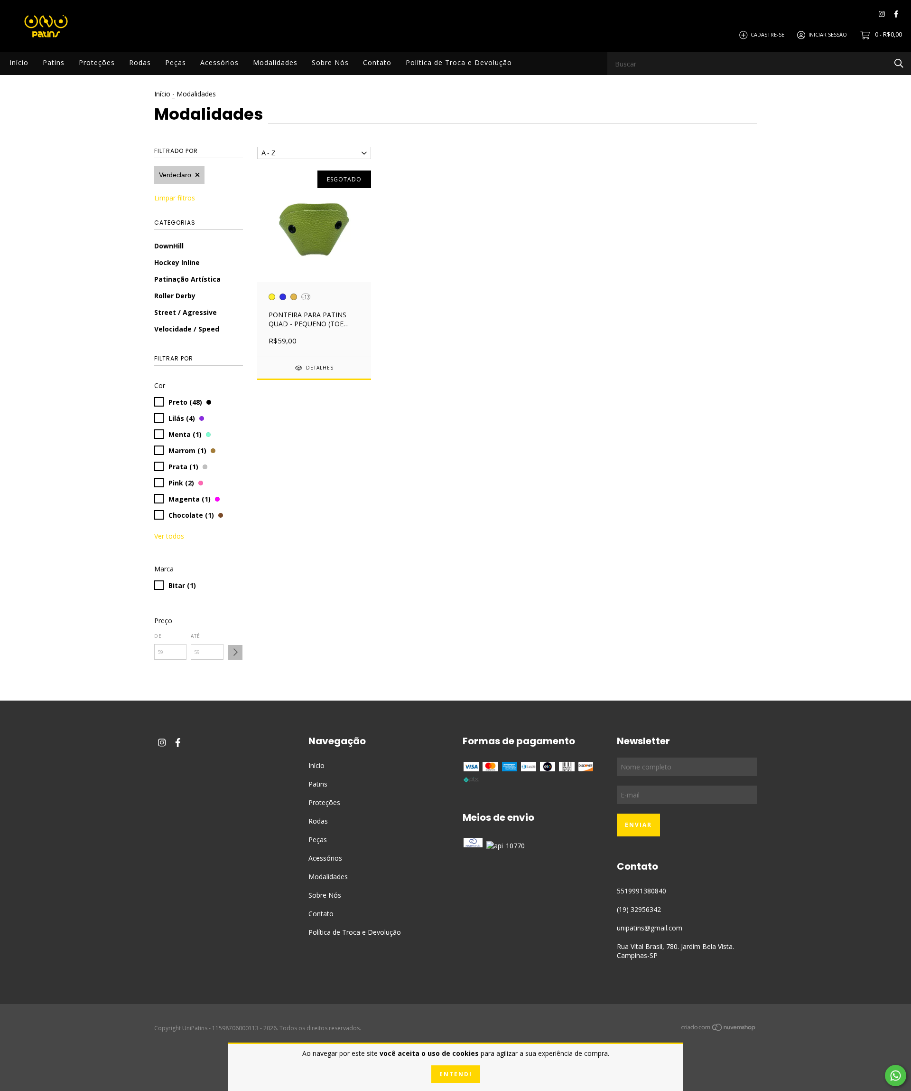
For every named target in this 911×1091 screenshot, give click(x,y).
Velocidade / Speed (186, 328)
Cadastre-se (767, 34)
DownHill (169, 245)
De (158, 636)
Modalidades (275, 62)
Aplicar (235, 652)
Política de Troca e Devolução (459, 62)
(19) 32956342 (639, 909)
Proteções (97, 62)
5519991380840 (641, 890)
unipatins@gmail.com (649, 927)
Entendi (455, 1074)
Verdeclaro (175, 175)
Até (195, 636)
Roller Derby (174, 295)
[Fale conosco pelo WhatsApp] (895, 1075)
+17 (306, 297)
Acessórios (219, 62)
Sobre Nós (330, 62)
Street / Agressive (185, 312)
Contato (377, 62)
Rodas (140, 62)
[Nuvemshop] (719, 1028)
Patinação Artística (187, 279)
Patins (54, 62)
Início (18, 62)
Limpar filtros (174, 197)
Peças (175, 62)
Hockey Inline (177, 262)
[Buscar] (899, 63)
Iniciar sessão (828, 34)
